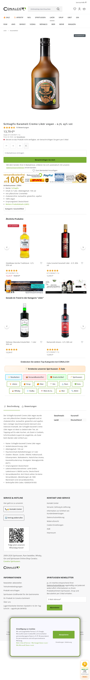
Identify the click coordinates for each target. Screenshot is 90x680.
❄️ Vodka (30, 391)
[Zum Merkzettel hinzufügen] (41, 264)
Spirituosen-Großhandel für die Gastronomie (21, 594)
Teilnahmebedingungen (13, 586)
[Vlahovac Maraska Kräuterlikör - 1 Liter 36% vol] (24, 320)
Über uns (7, 602)
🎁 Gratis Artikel (57, 377)
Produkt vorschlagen (12, 590)
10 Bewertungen (22, 127)
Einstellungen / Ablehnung (64, 642)
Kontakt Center (53, 503)
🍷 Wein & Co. (46, 391)
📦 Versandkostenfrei (35, 377)
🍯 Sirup (27, 384)
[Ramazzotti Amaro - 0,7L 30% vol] (65, 320)
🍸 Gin (52, 384)
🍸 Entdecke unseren (45, 368)
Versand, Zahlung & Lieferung (58, 507)
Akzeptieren (64, 635)
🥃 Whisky (16, 391)
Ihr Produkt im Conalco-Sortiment (17, 598)
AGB (48, 529)
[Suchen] (58, 9)
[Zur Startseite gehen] (15, 9)
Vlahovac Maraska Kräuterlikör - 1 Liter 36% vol (21, 343)
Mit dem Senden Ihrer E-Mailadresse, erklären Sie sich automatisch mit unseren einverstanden (37, 166)
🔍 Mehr (74, 391)
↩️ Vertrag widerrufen (14, 518)
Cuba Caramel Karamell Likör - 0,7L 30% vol (62, 264)
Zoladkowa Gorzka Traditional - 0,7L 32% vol (20, 264)
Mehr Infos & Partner (23, 643)
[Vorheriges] (6, 247)
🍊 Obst (40, 384)
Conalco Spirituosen (12, 561)
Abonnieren (54, 607)
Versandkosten (21, 137)
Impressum (51, 533)
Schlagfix (15, 188)
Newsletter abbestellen (13, 583)
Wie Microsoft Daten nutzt (25, 645)
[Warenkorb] (84, 9)
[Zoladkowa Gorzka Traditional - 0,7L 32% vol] (24, 241)
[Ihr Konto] (79, 9)
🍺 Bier (62, 391)
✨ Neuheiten (13, 377)
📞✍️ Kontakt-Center (13, 509)
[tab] (12, 406)
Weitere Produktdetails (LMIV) (17, 204)
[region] (45, 74)
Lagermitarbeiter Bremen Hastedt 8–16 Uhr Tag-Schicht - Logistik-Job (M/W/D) (22, 607)
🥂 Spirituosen (76, 377)
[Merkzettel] (74, 9)
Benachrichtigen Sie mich (45, 160)
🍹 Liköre (13, 384)
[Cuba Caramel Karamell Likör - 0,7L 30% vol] (65, 241)
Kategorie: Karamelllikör (14, 209)
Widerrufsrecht (53, 521)
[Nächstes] (83, 247)
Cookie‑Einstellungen (55, 525)
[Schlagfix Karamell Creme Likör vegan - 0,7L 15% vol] (45, 74)
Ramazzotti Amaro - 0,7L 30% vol (59, 342)
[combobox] (41, 9)
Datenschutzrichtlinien (15, 167)
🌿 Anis (77, 384)
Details (85, 676)
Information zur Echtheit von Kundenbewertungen (58, 512)
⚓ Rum (65, 384)
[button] (84, 668)
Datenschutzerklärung (55, 517)
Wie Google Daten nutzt (40, 643)
